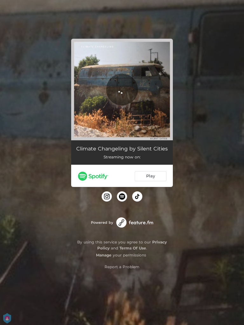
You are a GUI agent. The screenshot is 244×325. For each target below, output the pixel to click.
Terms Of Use (132, 248)
